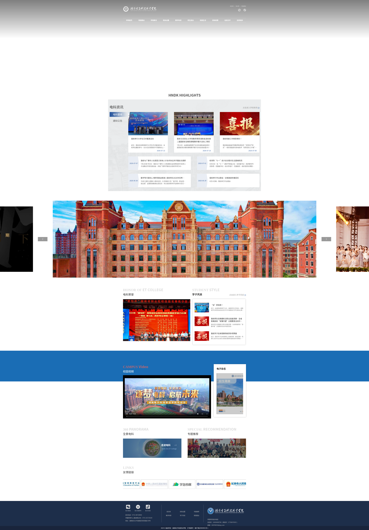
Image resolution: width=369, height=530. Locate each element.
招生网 (232, 6)
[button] (42, 239)
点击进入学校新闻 (250, 107)
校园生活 (203, 20)
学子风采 (182, 515)
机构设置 (182, 511)
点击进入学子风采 (236, 294)
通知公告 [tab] (117, 120)
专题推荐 (196, 511)
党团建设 (243, 6)
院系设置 (166, 20)
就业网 (237, 6)
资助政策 (215, 20)
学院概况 (154, 20)
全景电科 (240, 20)
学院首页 (129, 20)
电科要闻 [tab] (117, 114)
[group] (156, 320)
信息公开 (227, 20)
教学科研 (178, 20)
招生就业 (191, 20)
